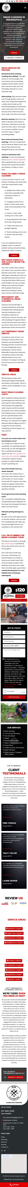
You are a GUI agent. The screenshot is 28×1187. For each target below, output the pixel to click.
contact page (9, 544)
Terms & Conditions (11, 684)
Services (3, 1144)
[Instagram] (4, 1150)
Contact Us (4, 1147)
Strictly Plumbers (18, 1179)
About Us (4, 1142)
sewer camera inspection (17, 160)
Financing (4, 1139)
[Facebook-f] (1, 1150)
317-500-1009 (20, 1071)
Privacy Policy (9, 687)
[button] (25, 7)
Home (3, 1137)
